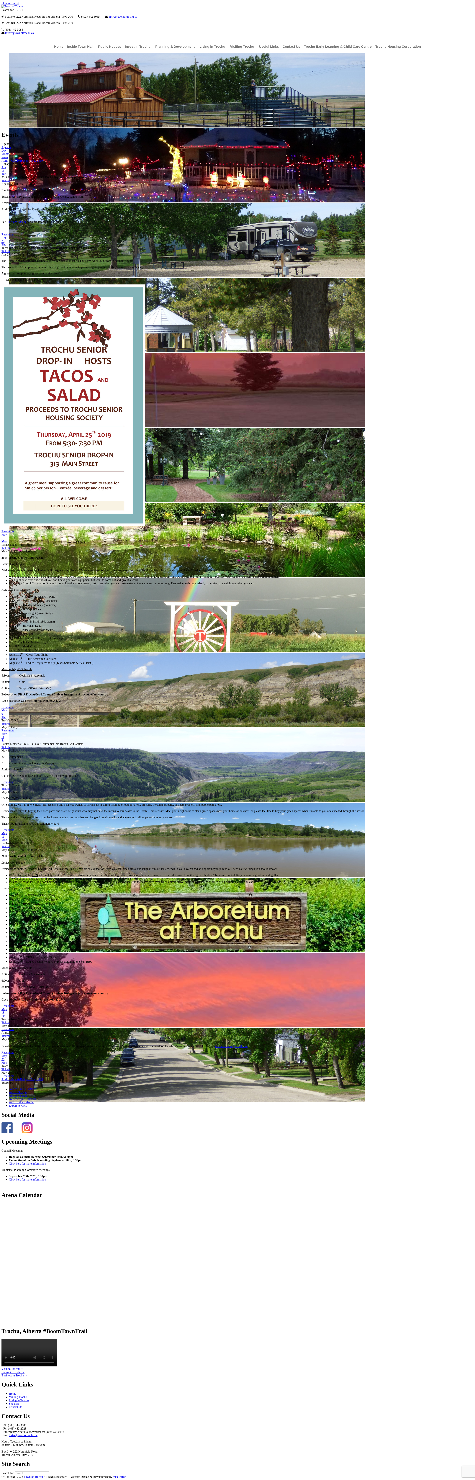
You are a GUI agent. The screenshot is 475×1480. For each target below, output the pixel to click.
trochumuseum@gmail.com (231, 1046)
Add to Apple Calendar (22, 1099)
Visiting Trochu (242, 46)
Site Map (14, 1403)
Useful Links (269, 46)
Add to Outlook (18, 1095)
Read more (7, 234)
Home (58, 46)
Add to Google (18, 1092)
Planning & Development (175, 46)
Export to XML (18, 1105)
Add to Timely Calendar (23, 1089)
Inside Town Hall (80, 46)
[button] (7, 1082)
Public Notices (109, 46)
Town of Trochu (33, 1476)
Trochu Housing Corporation (398, 46)
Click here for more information (27, 1163)
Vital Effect (119, 1476)
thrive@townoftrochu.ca (123, 16)
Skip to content (10, 3)
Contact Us (291, 46)
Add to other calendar (21, 1102)
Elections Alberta (16, 221)
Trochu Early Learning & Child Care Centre (338, 46)
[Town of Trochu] (12, 6)
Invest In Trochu (137, 46)
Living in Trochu (212, 46)
